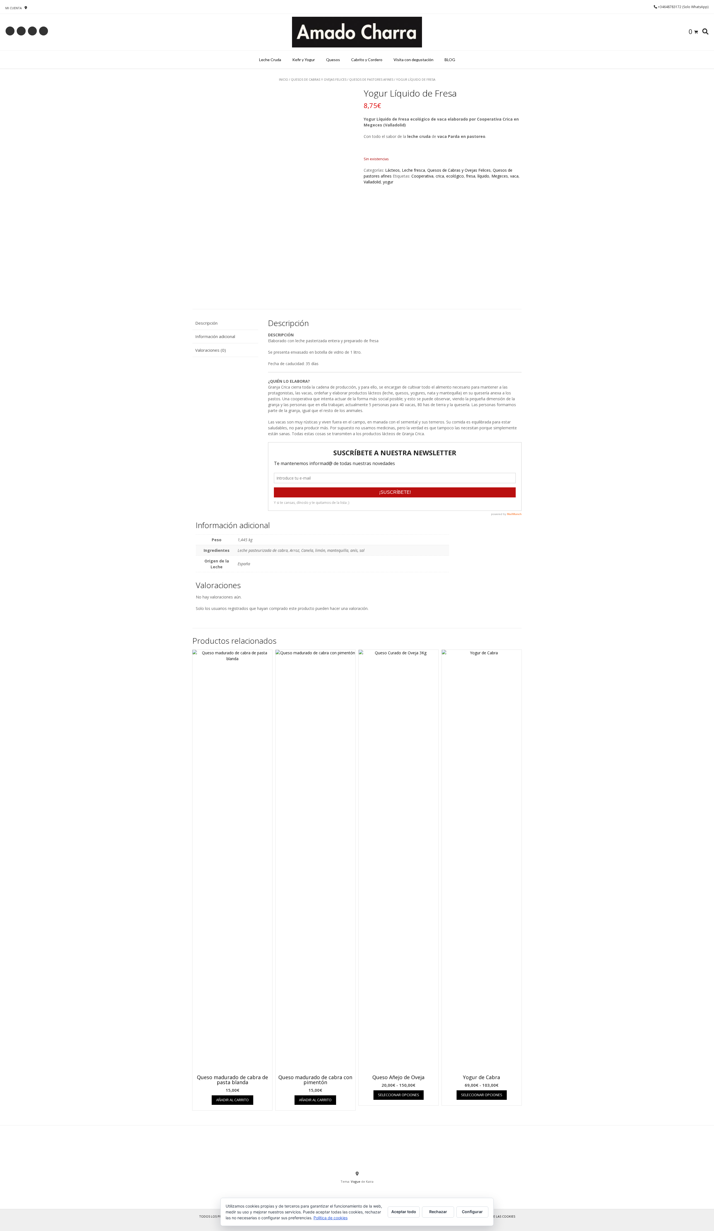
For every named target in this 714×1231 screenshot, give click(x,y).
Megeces (499, 176)
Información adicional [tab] (215, 336)
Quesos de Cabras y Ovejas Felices (318, 79)
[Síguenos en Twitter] (32, 31)
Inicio (283, 79)
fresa (470, 176)
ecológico (455, 176)
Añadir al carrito (232, 1099)
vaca (514, 176)
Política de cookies (330, 1217)
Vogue (355, 1181)
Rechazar (438, 1211)
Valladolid (372, 182)
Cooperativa (422, 176)
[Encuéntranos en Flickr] (43, 31)
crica (440, 176)
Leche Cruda (270, 59)
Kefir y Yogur (303, 59)
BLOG (450, 59)
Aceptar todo (403, 1211)
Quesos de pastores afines (371, 79)
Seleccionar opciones (398, 1094)
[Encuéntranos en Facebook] (21, 31)
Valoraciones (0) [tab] (210, 350)
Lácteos (392, 170)
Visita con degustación (413, 59)
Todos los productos (218, 1216)
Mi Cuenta (13, 8)
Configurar (472, 1211)
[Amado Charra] (357, 32)
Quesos (333, 59)
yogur (388, 182)
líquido (483, 176)
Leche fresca (413, 170)
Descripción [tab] (206, 323)
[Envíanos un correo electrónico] (10, 31)
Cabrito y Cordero (366, 59)
